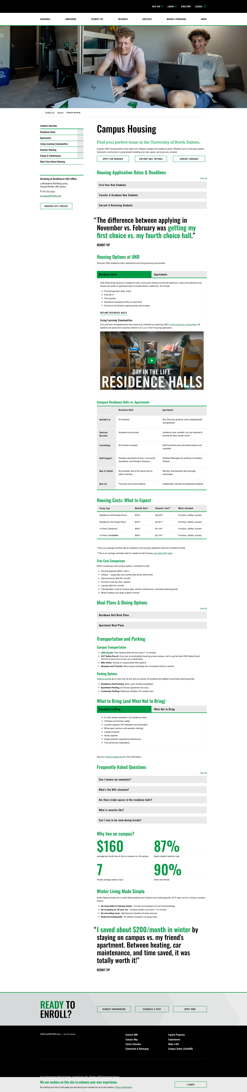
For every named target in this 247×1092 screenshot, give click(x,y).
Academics (45, 19)
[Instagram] (48, 215)
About (204, 19)
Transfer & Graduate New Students (118, 195)
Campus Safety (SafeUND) (180, 1048)
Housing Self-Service (56, 206)
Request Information (114, 1009)
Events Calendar (133, 1044)
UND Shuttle (107, 652)
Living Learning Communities (54, 143)
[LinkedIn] (54, 1041)
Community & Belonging (137, 1048)
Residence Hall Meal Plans (114, 615)
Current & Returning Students (116, 206)
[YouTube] (60, 1041)
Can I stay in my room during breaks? (120, 820)
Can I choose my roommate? (115, 780)
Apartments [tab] (160, 274)
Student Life (97, 19)
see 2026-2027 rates (163, 553)
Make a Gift (173, 1044)
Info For (156, 6)
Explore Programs (176, 1034)
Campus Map (132, 1039)
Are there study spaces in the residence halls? (125, 800)
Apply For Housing (113, 158)
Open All (203, 178)
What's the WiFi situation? (114, 790)
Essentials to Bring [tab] (110, 709)
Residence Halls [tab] (108, 274)
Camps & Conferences (50, 155)
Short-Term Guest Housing (52, 161)
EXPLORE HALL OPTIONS (151, 158)
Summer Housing (48, 149)
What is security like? (111, 810)
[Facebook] (42, 215)
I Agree (197, 1084)
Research (123, 19)
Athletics (147, 19)
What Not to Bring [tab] (164, 709)
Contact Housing (189, 158)
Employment (174, 1039)
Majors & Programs (176, 19)
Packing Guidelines (114, 756)
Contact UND (132, 1034)
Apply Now (190, 1009)
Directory (186, 6)
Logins (170, 6)
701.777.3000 (69, 1034)
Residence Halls (47, 132)
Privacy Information (123, 1087)
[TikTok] (66, 1041)
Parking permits (104, 678)
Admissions (70, 19)
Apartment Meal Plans (111, 626)
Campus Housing (48, 125)
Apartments (45, 138)
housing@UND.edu (50, 196)
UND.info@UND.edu (50, 1034)
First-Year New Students (112, 185)
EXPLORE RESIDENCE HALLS (113, 312)
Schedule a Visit (152, 1009)
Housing (60, 112)
